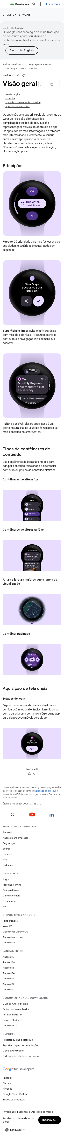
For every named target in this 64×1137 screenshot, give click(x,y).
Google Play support (13, 1050)
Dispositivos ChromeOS (15, 931)
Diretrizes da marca (42, 1111)
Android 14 (9, 973)
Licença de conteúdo (47, 790)
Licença (23, 1111)
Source (6, 848)
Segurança (9, 843)
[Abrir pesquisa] (34, 4)
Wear (26, 14)
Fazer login (53, 4)
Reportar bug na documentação (20, 1045)
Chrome (7, 1083)
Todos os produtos (14, 1099)
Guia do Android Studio (15, 1003)
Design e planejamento (39, 64)
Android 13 (8, 978)
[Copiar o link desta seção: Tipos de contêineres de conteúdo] (25, 455)
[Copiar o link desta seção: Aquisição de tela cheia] (50, 689)
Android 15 (9, 967)
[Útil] (18, 75)
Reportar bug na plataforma (18, 1039)
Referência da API (12, 1014)
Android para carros (13, 937)
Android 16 (9, 962)
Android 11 (8, 989)
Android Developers (13, 64)
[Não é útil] (23, 75)
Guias (34, 68)
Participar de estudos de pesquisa (21, 1056)
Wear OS (7, 926)
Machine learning (12, 884)
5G (4, 906)
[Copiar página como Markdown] (52, 84)
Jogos (6, 879)
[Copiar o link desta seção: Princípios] (25, 166)
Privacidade (9, 901)
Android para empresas (15, 837)
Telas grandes (10, 920)
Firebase (7, 1088)
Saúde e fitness (11, 890)
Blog (5, 859)
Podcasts (7, 865)
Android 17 (9, 956)
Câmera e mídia (11, 895)
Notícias (7, 854)
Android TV (9, 942)
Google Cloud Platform (15, 1094)
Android (7, 832)
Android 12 (9, 984)
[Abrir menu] (5, 4)
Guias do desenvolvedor (16, 1009)
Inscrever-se (51, 1120)
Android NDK (10, 1025)
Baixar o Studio (11, 1020)
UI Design (10, 14)
